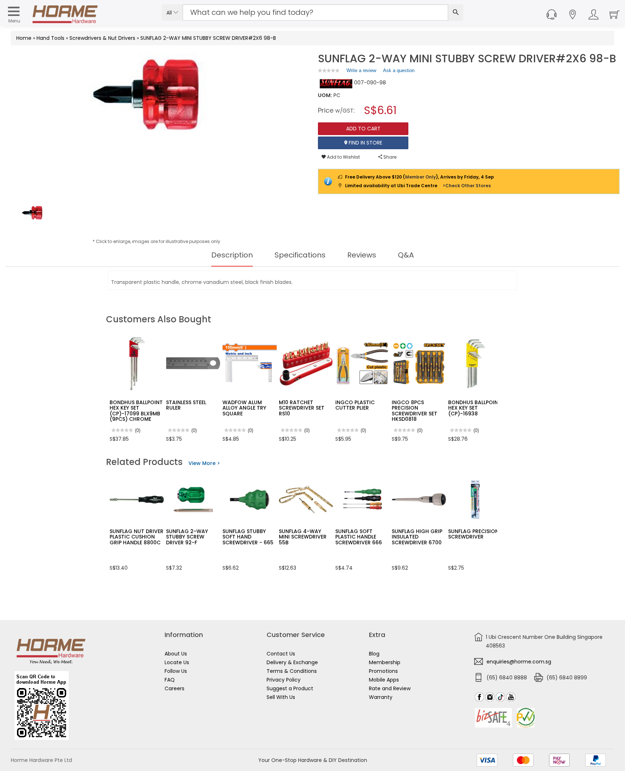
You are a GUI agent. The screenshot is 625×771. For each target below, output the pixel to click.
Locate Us (177, 662)
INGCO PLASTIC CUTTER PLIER (355, 405)
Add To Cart (363, 128)
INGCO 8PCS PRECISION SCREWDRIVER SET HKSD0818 (414, 411)
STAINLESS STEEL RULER (186, 405)
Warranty (380, 697)
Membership (384, 662)
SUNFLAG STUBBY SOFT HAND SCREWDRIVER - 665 (247, 537)
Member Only (420, 177)
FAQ (170, 679)
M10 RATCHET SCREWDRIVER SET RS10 (301, 408)
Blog (374, 653)
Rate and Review (390, 688)
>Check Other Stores (467, 186)
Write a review (361, 72)
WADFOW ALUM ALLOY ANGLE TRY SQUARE (244, 408)
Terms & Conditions (292, 671)
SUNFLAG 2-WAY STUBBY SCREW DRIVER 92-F (187, 537)
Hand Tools (50, 38)
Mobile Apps (384, 679)
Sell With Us (281, 697)
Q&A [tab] (406, 255)
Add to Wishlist (343, 157)
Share (389, 157)
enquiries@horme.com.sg (518, 661)
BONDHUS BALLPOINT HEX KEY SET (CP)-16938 (474, 408)
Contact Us (281, 653)
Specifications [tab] (300, 255)
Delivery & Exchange (292, 662)
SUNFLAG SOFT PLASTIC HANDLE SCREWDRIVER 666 (358, 537)
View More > (204, 463)
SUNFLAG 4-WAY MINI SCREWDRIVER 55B (303, 537)
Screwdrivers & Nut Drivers (102, 38)
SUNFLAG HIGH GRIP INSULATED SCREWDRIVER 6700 (417, 537)
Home (23, 38)
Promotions (383, 671)
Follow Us (176, 671)
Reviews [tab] (361, 255)
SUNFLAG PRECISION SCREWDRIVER (473, 534)
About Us (176, 653)
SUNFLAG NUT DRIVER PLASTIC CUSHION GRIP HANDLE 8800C (136, 537)
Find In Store (364, 142)
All (169, 12)
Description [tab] (232, 255)
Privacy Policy (284, 679)
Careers (174, 688)
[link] (329, 70)
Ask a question (398, 70)
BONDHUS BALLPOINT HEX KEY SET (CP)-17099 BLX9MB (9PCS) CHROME (136, 411)
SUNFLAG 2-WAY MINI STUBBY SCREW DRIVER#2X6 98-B (208, 38)
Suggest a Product (290, 688)
